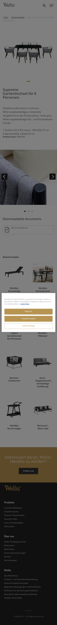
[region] (28, 312)
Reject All (28, 311)
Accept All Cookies (28, 319)
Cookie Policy (24, 304)
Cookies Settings (28, 326)
